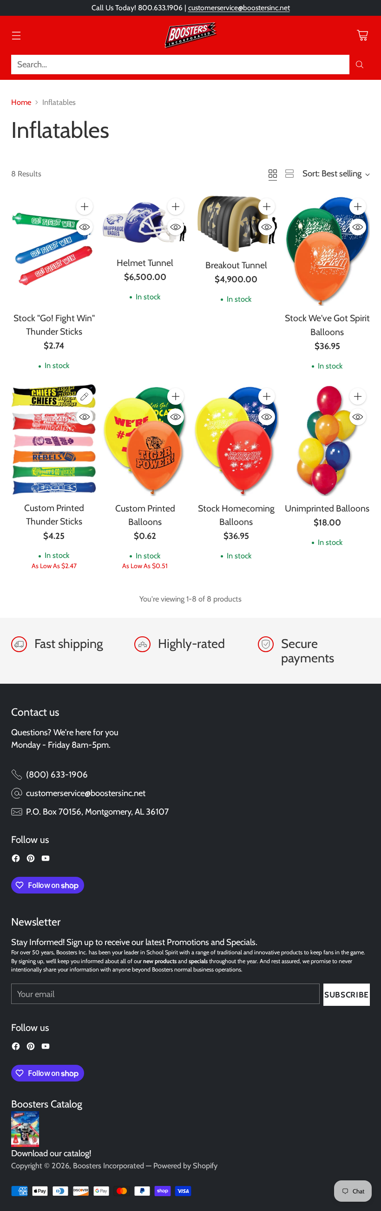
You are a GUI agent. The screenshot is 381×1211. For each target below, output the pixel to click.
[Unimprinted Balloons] (327, 440)
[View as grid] (272, 173)
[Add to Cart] (84, 206)
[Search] (359, 64)
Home (21, 102)
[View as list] (289, 173)
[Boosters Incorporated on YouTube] (45, 860)
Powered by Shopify (185, 1165)
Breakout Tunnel (236, 265)
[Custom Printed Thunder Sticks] (54, 440)
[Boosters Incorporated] (190, 35)
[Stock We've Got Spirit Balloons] (327, 250)
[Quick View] (84, 227)
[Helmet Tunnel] (145, 222)
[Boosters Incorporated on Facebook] (15, 860)
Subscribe (346, 994)
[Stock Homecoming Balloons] (236, 440)
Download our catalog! (51, 1153)
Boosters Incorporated (108, 1165)
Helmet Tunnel (145, 262)
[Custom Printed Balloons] (145, 440)
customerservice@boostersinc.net (239, 7)
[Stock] (54, 250)
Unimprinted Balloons (327, 508)
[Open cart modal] (362, 35)
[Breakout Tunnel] (236, 223)
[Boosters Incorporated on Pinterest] (30, 860)
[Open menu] (16, 35)
